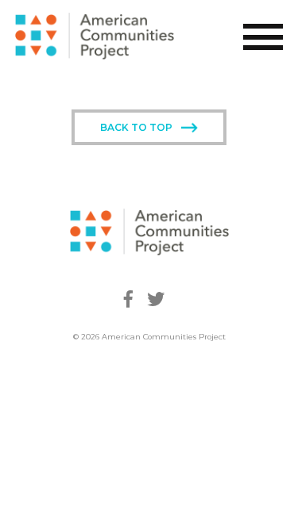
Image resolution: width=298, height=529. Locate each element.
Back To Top (136, 127)
